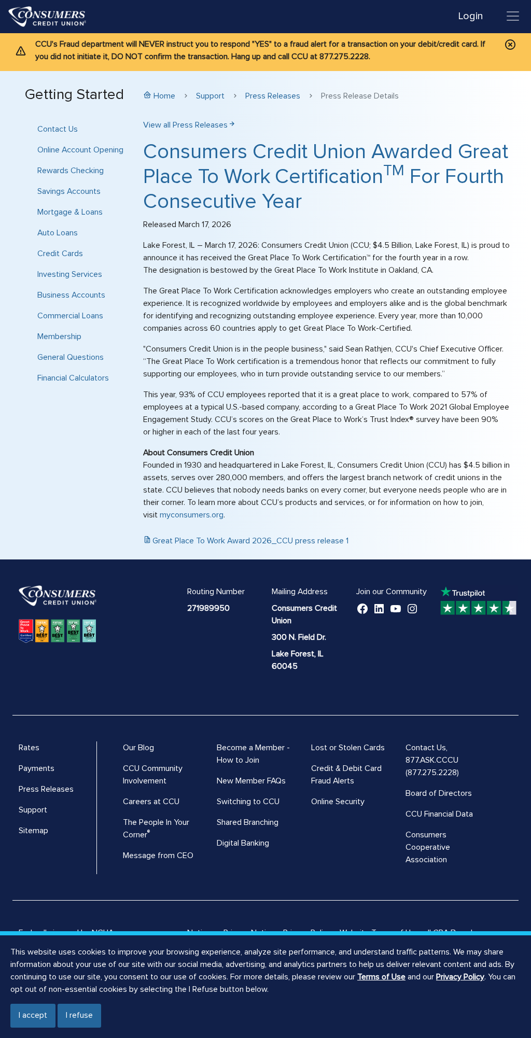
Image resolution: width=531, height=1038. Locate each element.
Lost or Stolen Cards (348, 747)
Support (210, 96)
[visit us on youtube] (395, 608)
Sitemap (33, 830)
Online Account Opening (80, 150)
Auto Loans (57, 233)
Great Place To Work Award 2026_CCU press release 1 (250, 541)
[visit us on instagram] (412, 608)
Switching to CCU (248, 801)
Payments (36, 768)
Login (470, 16)
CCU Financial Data (439, 814)
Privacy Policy (460, 977)
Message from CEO (158, 855)
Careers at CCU (151, 801)
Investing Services (69, 274)
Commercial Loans (70, 316)
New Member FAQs (251, 781)
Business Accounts (71, 295)
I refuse (79, 1015)
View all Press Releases (185, 125)
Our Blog (138, 747)
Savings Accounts (69, 191)
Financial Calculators (73, 378)
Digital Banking (243, 843)
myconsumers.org (191, 515)
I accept (33, 1015)
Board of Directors (439, 793)
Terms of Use (381, 977)
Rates (29, 747)
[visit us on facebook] (362, 608)
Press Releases (272, 96)
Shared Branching (247, 822)
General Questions (70, 357)
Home (164, 96)
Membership (59, 336)
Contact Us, (427, 747)
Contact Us (57, 129)
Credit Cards (60, 253)
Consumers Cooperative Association (428, 847)
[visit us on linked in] (379, 608)
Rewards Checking (70, 170)
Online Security (338, 801)
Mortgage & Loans (70, 212)
